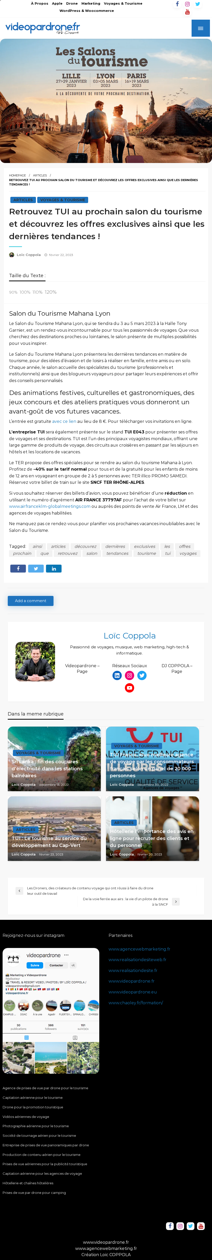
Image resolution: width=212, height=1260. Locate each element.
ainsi (37, 546)
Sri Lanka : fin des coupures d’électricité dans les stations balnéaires (47, 769)
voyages (187, 553)
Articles (40, 175)
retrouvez (67, 553)
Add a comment (30, 600)
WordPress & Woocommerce (86, 11)
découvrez (85, 546)
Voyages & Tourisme (123, 3)
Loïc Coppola (29, 255)
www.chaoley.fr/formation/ (136, 1002)
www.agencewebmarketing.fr (139, 949)
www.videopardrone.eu (133, 992)
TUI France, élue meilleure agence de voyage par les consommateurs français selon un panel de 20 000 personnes (152, 765)
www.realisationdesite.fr (133, 970)
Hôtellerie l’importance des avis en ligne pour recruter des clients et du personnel (152, 838)
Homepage (17, 175)
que (44, 553)
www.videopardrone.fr (132, 981)
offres (184, 546)
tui (167, 553)
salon (91, 553)
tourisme (146, 553)
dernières (115, 546)
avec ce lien (64, 421)
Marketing (90, 3)
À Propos (39, 3)
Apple (57, 3)
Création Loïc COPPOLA (106, 1254)
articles (58, 546)
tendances (117, 553)
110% (38, 292)
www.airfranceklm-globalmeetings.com (49, 506)
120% (51, 292)
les (167, 546)
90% (13, 292)
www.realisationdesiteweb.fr (137, 959)
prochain (22, 553)
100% (25, 292)
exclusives (144, 546)
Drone (72, 3)
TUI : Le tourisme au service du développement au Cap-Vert (49, 842)
